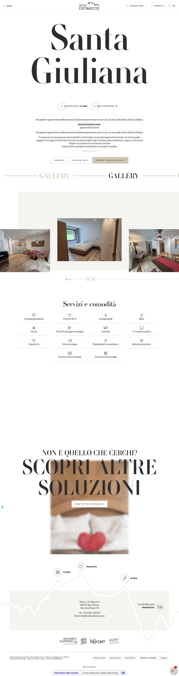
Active (133, 578)
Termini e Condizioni (89, 151)
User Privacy (130, 658)
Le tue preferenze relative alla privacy (100, 673)
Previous (88, 279)
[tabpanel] (89, 239)
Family (66, 572)
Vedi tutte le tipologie (89, 504)
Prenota (60, 160)
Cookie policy (115, 658)
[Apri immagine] (89, 239)
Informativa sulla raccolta (66, 673)
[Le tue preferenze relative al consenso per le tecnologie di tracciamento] (2, 507)
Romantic (91, 566)
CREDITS (163, 658)
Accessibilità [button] (90, 667)
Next (92, 279)
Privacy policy (99, 658)
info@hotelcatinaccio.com (92, 616)
